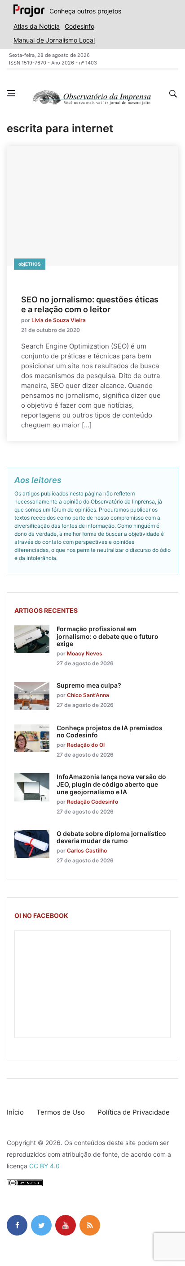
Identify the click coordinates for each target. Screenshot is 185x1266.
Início (15, 1112)
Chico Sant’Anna (88, 695)
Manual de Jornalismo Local (54, 40)
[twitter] (41, 1225)
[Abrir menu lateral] (11, 93)
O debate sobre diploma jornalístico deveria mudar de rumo (111, 837)
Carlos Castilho (87, 850)
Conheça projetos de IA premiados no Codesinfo (110, 731)
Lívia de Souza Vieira (58, 320)
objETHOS (29, 264)
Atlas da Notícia (36, 26)
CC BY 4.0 (44, 1166)
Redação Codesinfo (92, 801)
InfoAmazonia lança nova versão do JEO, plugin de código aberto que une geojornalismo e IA (111, 784)
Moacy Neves (84, 653)
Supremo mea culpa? (89, 685)
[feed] (89, 1225)
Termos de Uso (60, 1112)
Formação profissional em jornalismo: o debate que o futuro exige (108, 636)
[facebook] (17, 1225)
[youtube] (65, 1225)
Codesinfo (79, 26)
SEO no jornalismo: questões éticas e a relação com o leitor (90, 304)
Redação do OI (86, 744)
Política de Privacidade (133, 1112)
